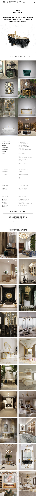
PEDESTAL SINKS (6, 141)
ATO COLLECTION (6, 183)
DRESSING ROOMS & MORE (25, 149)
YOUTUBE (5, 205)
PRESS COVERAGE (23, 189)
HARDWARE (4, 189)
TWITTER (5, 199)
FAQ (19, 177)
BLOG (20, 156)
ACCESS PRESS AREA (23, 185)
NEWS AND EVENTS (23, 159)
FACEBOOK (5, 196)
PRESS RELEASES (23, 188)
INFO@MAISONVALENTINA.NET (25, 203)
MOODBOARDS (22, 164)
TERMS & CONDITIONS (24, 174)
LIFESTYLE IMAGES (23, 163)
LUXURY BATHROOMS (24, 139)
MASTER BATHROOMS (24, 146)
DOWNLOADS (5, 169)
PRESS (20, 183)
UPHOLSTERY (5, 149)
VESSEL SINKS (5, 185)
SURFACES (4, 188)
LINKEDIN (5, 202)
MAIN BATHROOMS (23, 145)
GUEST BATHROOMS (23, 143)
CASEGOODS (5, 147)
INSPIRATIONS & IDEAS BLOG (25, 157)
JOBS (20, 178)
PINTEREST (5, 200)
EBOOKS (20, 160)
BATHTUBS (4, 139)
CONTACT (21, 194)
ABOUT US (21, 171)
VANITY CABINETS (6, 143)
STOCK (3, 153)
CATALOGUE (5, 171)
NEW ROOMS (22, 142)
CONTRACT (21, 148)
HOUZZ (5, 203)
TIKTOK (5, 206)
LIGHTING (4, 151)
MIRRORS (4, 145)
